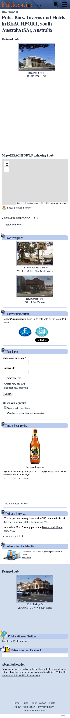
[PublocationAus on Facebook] (25, 336)
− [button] (7, 169)
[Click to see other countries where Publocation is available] (38, 5)
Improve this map (59, 203)
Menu (64, 4)
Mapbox (30, 203)
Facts (52, 702)
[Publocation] (19, 7)
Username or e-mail (14, 358)
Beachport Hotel (13, 224)
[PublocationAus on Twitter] (41, 336)
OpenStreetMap (43, 203)
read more (26, 557)
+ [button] (7, 163)
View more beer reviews (15, 503)
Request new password (16, 387)
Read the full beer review (16, 478)
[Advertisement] (13, 491)
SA (17, 12)
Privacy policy (46, 706)
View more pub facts (13, 536)
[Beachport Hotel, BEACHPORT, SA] (36, 69)
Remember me (13, 378)
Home (4, 12)
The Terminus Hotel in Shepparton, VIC (28, 522)
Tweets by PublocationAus (15, 641)
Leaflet (20, 203)
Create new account (14, 384)
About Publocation (25, 706)
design (64, 715)
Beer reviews (38, 702)
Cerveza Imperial (35, 467)
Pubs (11, 12)
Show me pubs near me (19, 207)
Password (9, 368)
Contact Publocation (34, 710)
